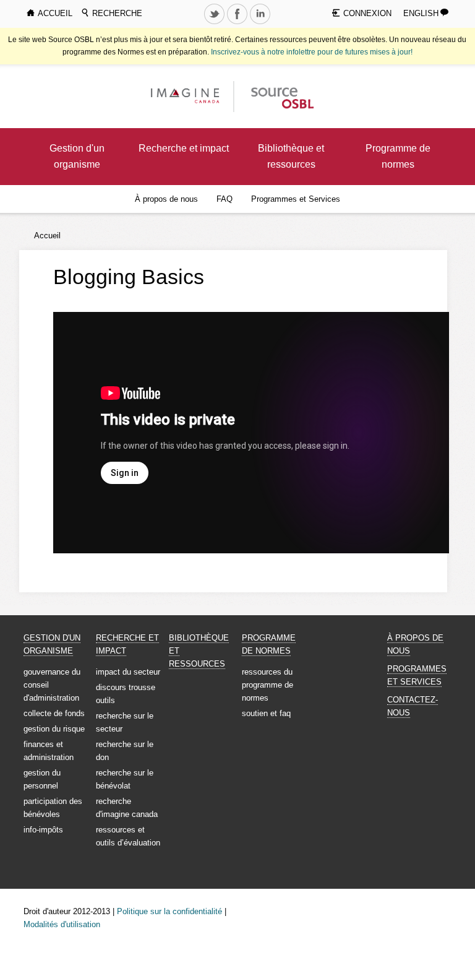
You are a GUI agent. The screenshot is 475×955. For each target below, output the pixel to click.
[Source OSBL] (281, 95)
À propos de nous (166, 199)
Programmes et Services (295, 199)
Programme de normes (398, 156)
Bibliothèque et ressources (291, 156)
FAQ (224, 199)
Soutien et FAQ (266, 713)
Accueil (47, 235)
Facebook (238, 23)
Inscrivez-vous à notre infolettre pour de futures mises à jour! (312, 52)
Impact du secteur (128, 671)
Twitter (216, 23)
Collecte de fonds (54, 713)
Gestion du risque (54, 728)
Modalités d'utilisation (62, 924)
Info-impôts (43, 829)
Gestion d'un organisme (77, 156)
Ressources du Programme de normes (267, 684)
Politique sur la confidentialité (169, 911)
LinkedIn (261, 23)
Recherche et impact (184, 148)
